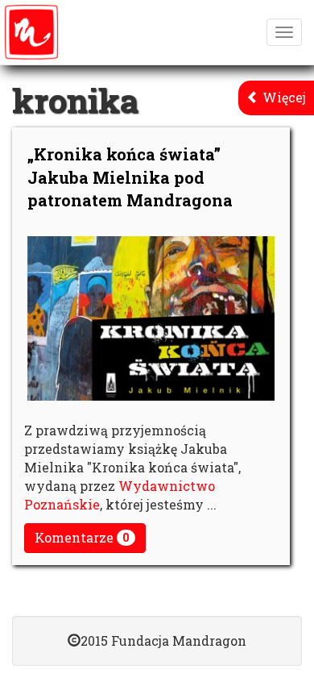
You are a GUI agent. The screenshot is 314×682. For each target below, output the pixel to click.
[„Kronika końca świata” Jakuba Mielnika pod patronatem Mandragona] (151, 319)
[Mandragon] (31, 32)
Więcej (282, 97)
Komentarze (82, 537)
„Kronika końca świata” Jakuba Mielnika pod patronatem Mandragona (130, 176)
